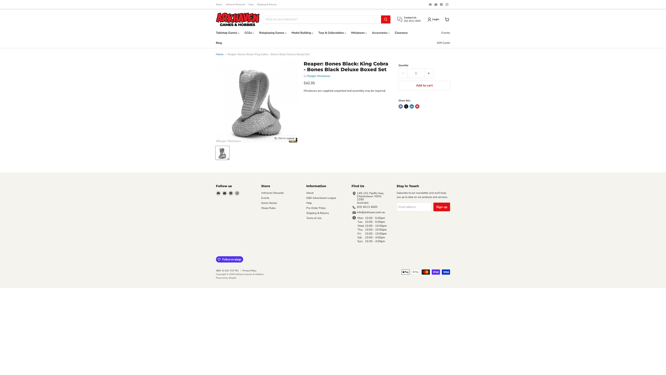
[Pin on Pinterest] (417, 106)
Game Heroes (269, 203)
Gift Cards (443, 43)
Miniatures (358, 33)
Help (251, 4)
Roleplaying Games (272, 33)
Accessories (380, 33)
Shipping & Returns (267, 4)
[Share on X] (406, 106)
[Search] (385, 19)
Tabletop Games (227, 33)
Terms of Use (314, 218)
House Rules (268, 208)
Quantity (403, 65)
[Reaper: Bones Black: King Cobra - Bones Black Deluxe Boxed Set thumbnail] (222, 153)
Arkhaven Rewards (235, 4)
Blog (219, 43)
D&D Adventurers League (321, 198)
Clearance (401, 33)
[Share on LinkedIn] (412, 106)
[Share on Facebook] (401, 106)
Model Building (302, 33)
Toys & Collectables (331, 33)
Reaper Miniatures (318, 76)
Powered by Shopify (226, 278)
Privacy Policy (249, 270)
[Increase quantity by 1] (428, 73)
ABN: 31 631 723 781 (227, 270)
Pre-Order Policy (316, 208)
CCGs (249, 33)
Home (220, 54)
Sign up (441, 207)
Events (445, 33)
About (219, 4)
